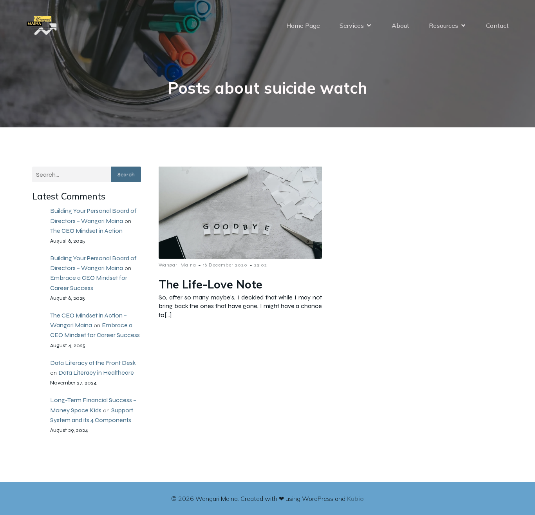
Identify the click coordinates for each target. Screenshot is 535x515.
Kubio (355, 498)
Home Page (303, 25)
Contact (497, 25)
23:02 (260, 265)
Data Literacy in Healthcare (96, 372)
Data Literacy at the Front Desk (93, 362)
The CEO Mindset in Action (86, 230)
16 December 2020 (225, 265)
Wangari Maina (177, 265)
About (400, 25)
